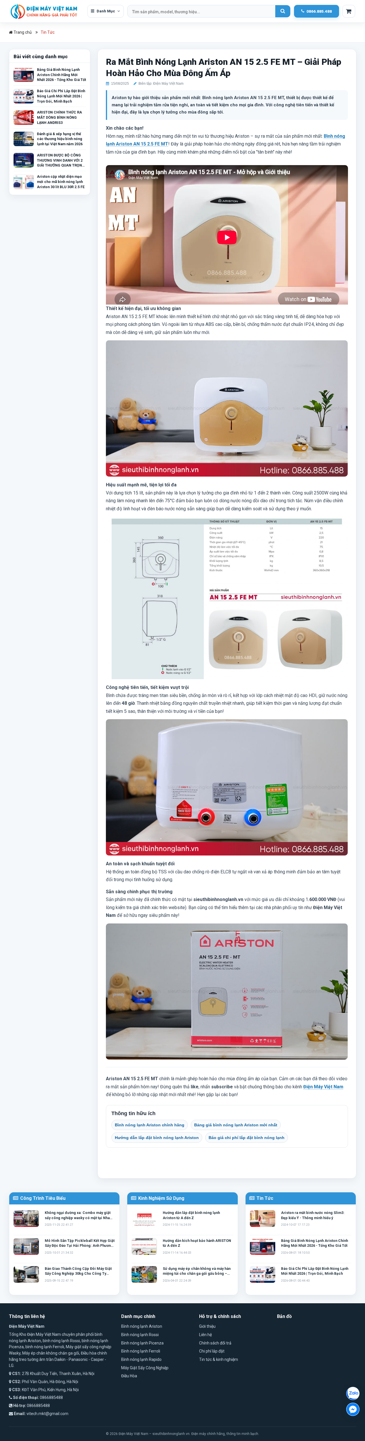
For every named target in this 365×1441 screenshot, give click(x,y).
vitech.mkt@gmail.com (47, 1413)
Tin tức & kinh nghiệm (218, 1359)
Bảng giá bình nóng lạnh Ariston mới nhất (235, 1125)
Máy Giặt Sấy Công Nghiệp (145, 1368)
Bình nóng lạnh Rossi (140, 1334)
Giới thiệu (207, 1326)
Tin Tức (48, 32)
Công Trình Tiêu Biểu (42, 1198)
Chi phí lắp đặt (211, 1351)
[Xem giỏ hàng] (348, 11)
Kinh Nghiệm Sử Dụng (160, 1198)
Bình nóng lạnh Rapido (141, 1359)
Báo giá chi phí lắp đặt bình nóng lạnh (246, 1137)
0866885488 (51, 1397)
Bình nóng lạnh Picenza (142, 1343)
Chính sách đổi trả (215, 1343)
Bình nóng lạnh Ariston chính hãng (149, 1125)
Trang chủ (22, 32)
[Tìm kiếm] (282, 11)
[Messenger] (353, 1409)
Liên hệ (205, 1334)
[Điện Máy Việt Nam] (46, 11)
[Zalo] (353, 1393)
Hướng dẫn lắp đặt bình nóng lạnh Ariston (157, 1137)
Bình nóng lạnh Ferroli (140, 1351)
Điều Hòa (129, 1376)
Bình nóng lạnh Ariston (141, 1326)
